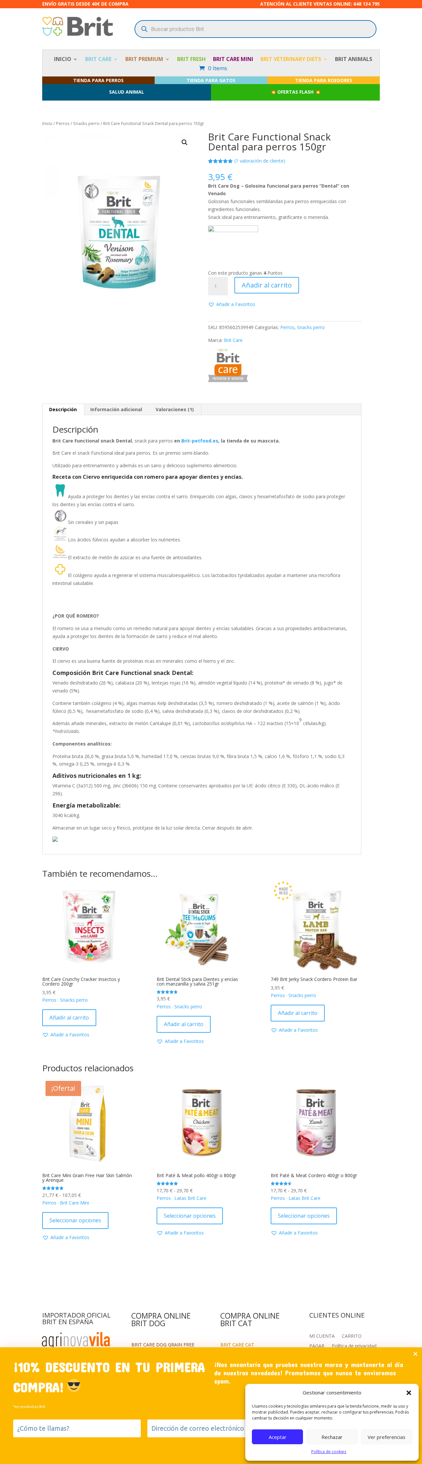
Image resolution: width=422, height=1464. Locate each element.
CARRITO (352, 1336)
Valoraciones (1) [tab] (175, 409)
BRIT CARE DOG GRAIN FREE (162, 1345)
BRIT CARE (98, 60)
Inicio (47, 123)
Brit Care (233, 340)
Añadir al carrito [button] (69, 1017)
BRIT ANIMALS (353, 60)
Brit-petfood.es (199, 441)
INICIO (62, 60)
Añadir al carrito (267, 285)
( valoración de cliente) (259, 161)
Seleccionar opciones (75, 1220)
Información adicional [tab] (116, 409)
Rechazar (332, 1437)
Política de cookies (328, 1451)
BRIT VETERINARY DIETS (290, 60)
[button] (409, 1392)
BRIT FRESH (191, 60)
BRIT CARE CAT (237, 1345)
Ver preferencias (387, 1437)
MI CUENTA (322, 1336)
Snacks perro (86, 123)
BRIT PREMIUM (144, 60)
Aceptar (277, 1437)
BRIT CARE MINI (233, 60)
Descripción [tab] (63, 409)
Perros (63, 123)
